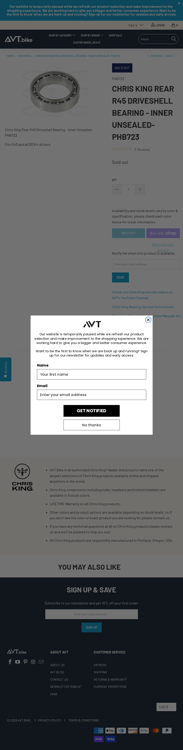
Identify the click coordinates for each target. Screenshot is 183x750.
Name (42, 365)
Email (42, 385)
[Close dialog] (148, 320)
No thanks (91, 424)
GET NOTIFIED (91, 411)
